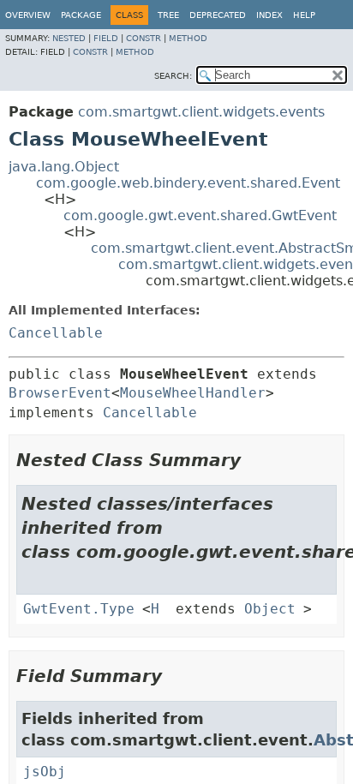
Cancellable (56, 333)
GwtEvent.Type (79, 609)
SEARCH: (173, 76)
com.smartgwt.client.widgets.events (201, 112)
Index (269, 15)
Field (105, 38)
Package (81, 15)
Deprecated (217, 15)
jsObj (44, 771)
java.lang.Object (64, 167)
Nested (69, 38)
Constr (143, 38)
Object (270, 609)
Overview (28, 15)
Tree (168, 15)
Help (304, 15)
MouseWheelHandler (193, 393)
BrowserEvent (60, 393)
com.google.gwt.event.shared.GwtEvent (200, 215)
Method (188, 38)
